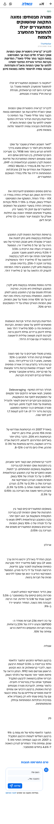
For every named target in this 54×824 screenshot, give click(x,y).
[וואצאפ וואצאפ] (10, 3)
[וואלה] (27, 3)
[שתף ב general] (4, 3)
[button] (41, 4)
